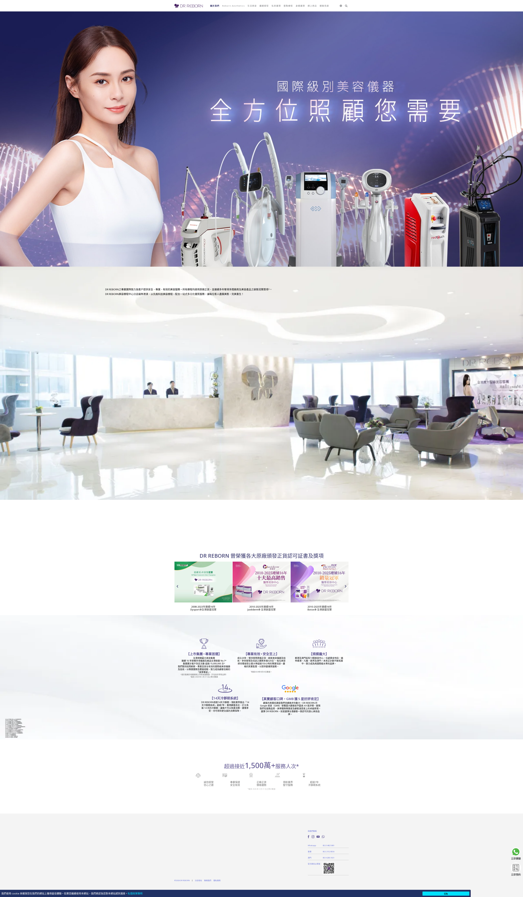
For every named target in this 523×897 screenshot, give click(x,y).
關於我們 (214, 5)
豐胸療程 (288, 5)
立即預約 (516, 874)
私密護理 (276, 5)
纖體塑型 (264, 5)
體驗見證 (324, 5)
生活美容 (252, 5)
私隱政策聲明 (135, 893)
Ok (446, 894)
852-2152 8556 (328, 851)
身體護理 (300, 5)
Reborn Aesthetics (233, 5)
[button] (346, 6)
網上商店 (312, 5)
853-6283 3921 (328, 857)
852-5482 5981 (328, 845)
